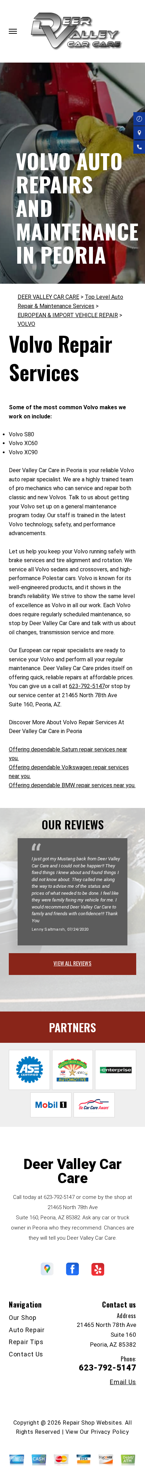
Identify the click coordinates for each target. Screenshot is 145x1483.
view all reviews (72, 963)
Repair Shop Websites (92, 1422)
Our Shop (23, 1317)
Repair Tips (26, 1342)
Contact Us (26, 1354)
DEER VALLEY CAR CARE (48, 297)
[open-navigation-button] (13, 31)
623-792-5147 (87, 686)
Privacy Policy (110, 1432)
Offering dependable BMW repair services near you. (72, 785)
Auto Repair (27, 1330)
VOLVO (26, 324)
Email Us (123, 1382)
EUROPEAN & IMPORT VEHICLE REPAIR (68, 315)
